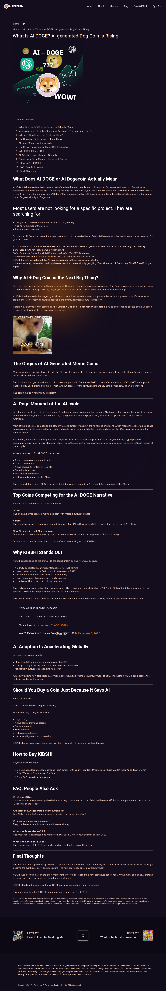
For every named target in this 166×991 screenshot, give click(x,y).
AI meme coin (43, 256)
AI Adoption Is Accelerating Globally (38, 155)
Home (16, 29)
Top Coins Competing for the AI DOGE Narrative (44, 147)
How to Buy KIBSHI (30, 163)
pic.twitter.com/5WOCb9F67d (50, 625)
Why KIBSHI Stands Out (31, 151)
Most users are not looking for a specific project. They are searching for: (56, 131)
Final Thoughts (28, 171)
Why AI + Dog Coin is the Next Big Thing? (41, 135)
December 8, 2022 (89, 633)
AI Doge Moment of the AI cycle (35, 143)
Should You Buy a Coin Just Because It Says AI (43, 159)
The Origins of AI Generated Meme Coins (40, 139)
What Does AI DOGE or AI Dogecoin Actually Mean (46, 127)
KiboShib (27, 29)
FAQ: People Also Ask (31, 167)
